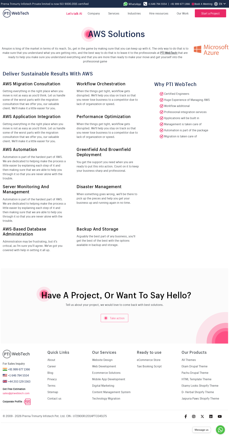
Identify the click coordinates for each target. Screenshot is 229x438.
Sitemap (52, 392)
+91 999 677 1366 (180, 3)
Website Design (102, 360)
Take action (113, 319)
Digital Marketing (103, 385)
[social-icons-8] (211, 416)
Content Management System (111, 392)
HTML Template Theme (196, 379)
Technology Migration (106, 398)
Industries (134, 13)
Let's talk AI (74, 13)
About (51, 360)
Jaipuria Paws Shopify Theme (200, 398)
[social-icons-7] (202, 416)
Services (113, 13)
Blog (50, 373)
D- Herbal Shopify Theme (198, 392)
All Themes (189, 360)
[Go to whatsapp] (220, 429)
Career (51, 366)
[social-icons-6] (193, 416)
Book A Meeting (203, 3)
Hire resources (158, 13)
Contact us (54, 398)
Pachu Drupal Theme (195, 373)
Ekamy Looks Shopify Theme (200, 385)
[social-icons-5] (186, 416)
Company (94, 13)
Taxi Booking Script (149, 366)
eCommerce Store (148, 360)
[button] (184, 13)
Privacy (52, 379)
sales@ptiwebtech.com (16, 393)
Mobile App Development (108, 379)
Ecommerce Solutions (106, 373)
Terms (51, 385)
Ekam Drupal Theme (195, 366)
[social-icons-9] (220, 416)
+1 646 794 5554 (157, 3)
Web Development (104, 366)
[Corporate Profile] (27, 401)
